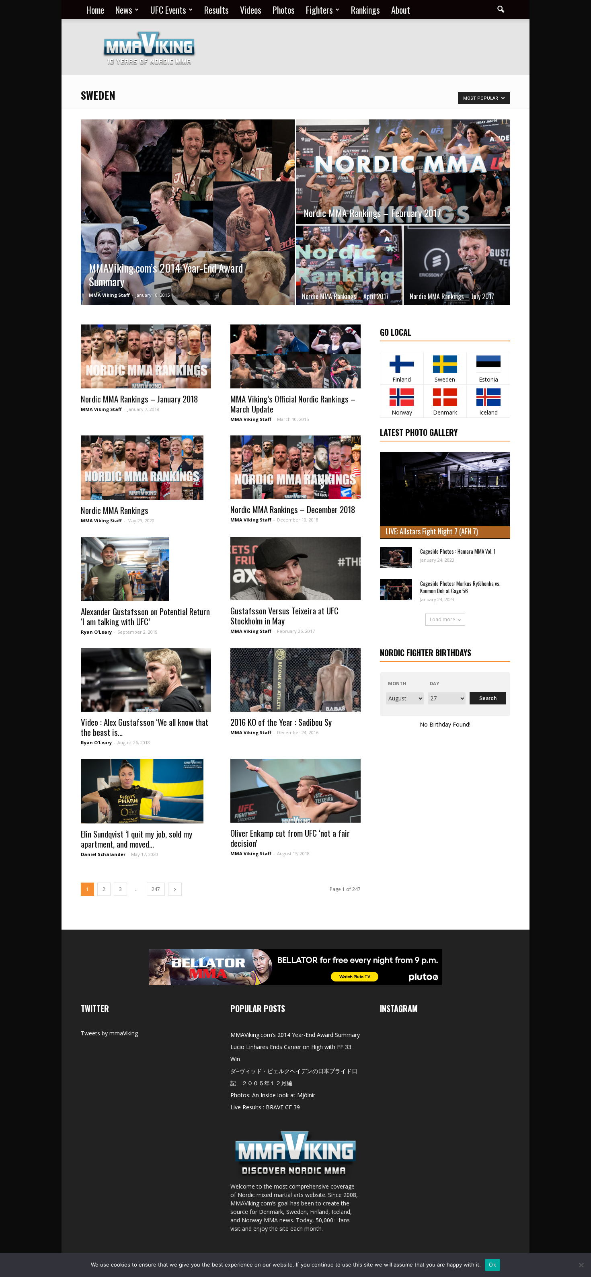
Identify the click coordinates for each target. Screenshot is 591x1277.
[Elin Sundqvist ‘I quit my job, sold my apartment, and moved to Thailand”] (146, 791)
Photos (284, 9)
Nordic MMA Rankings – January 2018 (139, 398)
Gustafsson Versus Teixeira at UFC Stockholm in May (284, 615)
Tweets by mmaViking (109, 1033)
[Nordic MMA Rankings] (146, 467)
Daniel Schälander (103, 854)
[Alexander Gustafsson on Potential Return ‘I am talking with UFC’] (146, 569)
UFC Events (168, 9)
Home (95, 9)
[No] (581, 1265)
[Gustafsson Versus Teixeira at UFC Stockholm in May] (295, 569)
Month (397, 683)
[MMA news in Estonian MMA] (488, 364)
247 (156, 889)
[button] (500, 9)
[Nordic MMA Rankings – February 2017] (403, 171)
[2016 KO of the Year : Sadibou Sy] (295, 680)
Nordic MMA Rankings (114, 510)
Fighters (319, 9)
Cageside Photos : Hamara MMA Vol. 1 (457, 551)
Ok (492, 1264)
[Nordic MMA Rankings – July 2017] (457, 265)
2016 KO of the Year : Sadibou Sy (281, 722)
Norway (402, 412)
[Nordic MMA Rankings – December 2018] (295, 467)
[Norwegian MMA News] (402, 397)
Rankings (365, 9)
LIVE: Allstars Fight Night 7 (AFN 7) (432, 531)
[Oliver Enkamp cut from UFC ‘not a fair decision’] (295, 791)
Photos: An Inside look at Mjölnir (272, 1095)
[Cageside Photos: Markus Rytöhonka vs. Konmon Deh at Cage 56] (396, 589)
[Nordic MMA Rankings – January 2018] (146, 356)
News (123, 9)
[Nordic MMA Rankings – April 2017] (349, 265)
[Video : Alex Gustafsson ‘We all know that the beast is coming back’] (146, 680)
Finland (401, 379)
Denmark (445, 412)
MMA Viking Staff (109, 295)
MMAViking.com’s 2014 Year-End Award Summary (295, 1035)
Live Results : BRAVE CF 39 (265, 1107)
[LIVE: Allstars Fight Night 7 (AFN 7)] (445, 495)
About (400, 9)
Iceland (488, 412)
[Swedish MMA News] (402, 364)
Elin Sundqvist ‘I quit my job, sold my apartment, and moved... (136, 838)
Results (216, 9)
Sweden (445, 379)
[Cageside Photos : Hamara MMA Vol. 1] (396, 557)
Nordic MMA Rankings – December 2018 (292, 509)
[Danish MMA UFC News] (445, 397)
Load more (442, 619)
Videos (250, 9)
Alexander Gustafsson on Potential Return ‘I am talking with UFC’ (145, 616)
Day (434, 683)
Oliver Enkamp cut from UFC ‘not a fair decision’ (290, 838)
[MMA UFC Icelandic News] (488, 397)
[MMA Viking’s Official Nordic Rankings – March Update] (295, 356)
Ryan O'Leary (96, 632)
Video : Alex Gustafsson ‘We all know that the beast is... (144, 727)
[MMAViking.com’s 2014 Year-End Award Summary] (188, 212)
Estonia (488, 379)
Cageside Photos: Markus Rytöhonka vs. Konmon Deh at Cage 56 (460, 587)
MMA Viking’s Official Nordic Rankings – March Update (292, 403)
